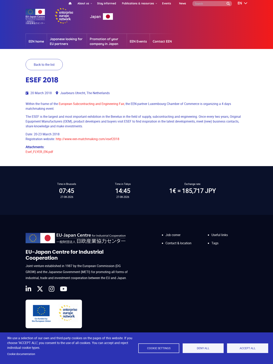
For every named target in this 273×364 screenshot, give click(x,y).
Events (166, 3)
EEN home (36, 41)
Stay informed (106, 3)
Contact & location (178, 243)
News (182, 3)
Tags (214, 243)
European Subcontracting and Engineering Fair (91, 104)
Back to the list (44, 64)
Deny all (203, 348)
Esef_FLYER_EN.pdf (39, 152)
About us (83, 3)
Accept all (248, 348)
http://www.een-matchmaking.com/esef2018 (87, 139)
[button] (239, 3)
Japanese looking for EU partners (66, 41)
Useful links (219, 235)
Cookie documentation (21, 354)
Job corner (172, 235)
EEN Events (138, 41)
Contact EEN (162, 41)
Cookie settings (158, 348)
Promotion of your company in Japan (104, 41)
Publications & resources (138, 3)
